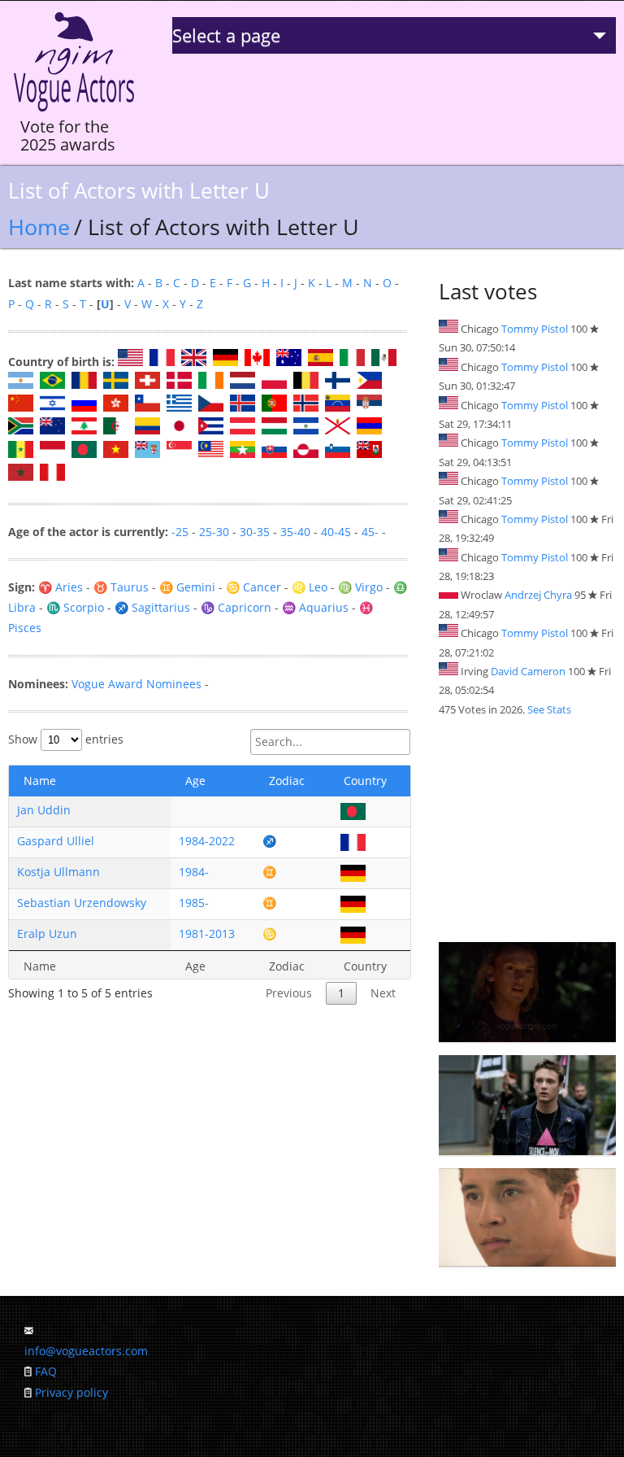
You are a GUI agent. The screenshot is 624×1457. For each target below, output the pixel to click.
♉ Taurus (121, 587)
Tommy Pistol (534, 328)
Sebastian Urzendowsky (81, 902)
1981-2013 (207, 933)
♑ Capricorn (236, 607)
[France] (353, 840)
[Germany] (353, 871)
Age (195, 780)
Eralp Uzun (47, 933)
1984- (194, 871)
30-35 (255, 531)
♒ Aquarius (315, 607)
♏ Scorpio (75, 607)
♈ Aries (60, 587)
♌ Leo (309, 587)
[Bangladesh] (353, 810)
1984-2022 (207, 840)
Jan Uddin (44, 810)
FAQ (46, 1371)
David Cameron (528, 671)
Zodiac (287, 780)
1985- (194, 902)
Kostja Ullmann (58, 871)
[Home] (74, 112)
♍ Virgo (360, 587)
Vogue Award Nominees (137, 683)
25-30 (214, 531)
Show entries (66, 739)
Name (40, 780)
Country (365, 780)
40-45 (336, 531)
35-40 (295, 531)
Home (39, 227)
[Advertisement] (527, 830)
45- (370, 531)
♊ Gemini (187, 587)
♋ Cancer (253, 587)
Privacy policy (71, 1392)
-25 (179, 531)
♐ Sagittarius (152, 607)
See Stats (549, 709)
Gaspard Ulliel (55, 840)
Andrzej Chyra (538, 594)
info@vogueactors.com (86, 1351)
